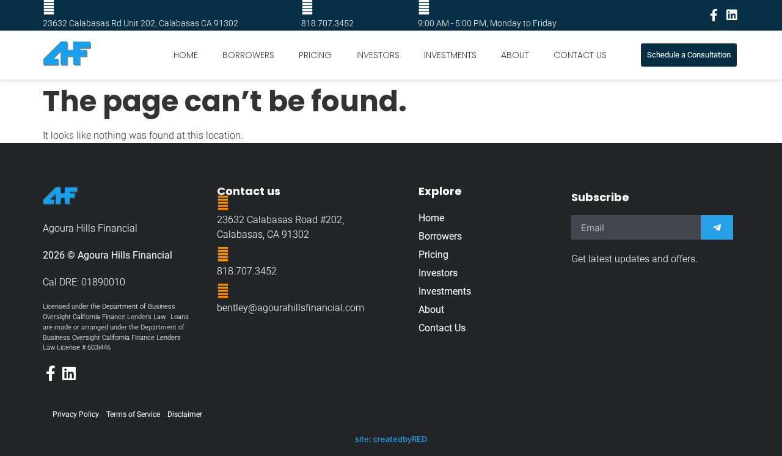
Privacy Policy (76, 414)
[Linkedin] (732, 15)
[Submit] (717, 227)
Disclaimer (184, 414)
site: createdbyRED (391, 439)
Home (186, 55)
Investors (378, 55)
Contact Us (580, 55)
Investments (450, 55)
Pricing (315, 55)
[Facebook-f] (713, 15)
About (515, 55)
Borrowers (248, 55)
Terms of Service (133, 414)
